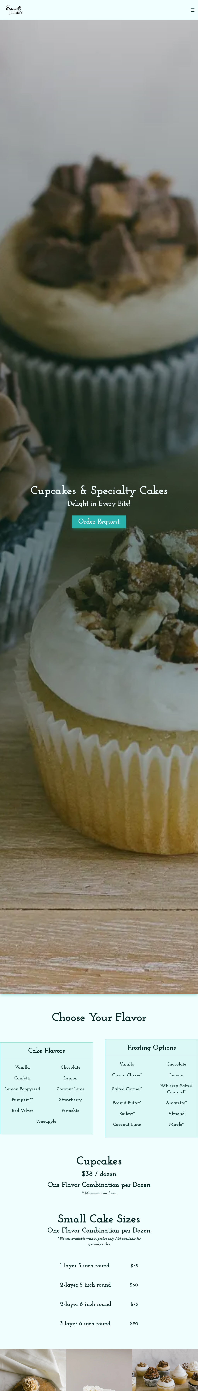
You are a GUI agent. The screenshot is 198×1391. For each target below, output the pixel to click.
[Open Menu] (192, 10)
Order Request (99, 521)
